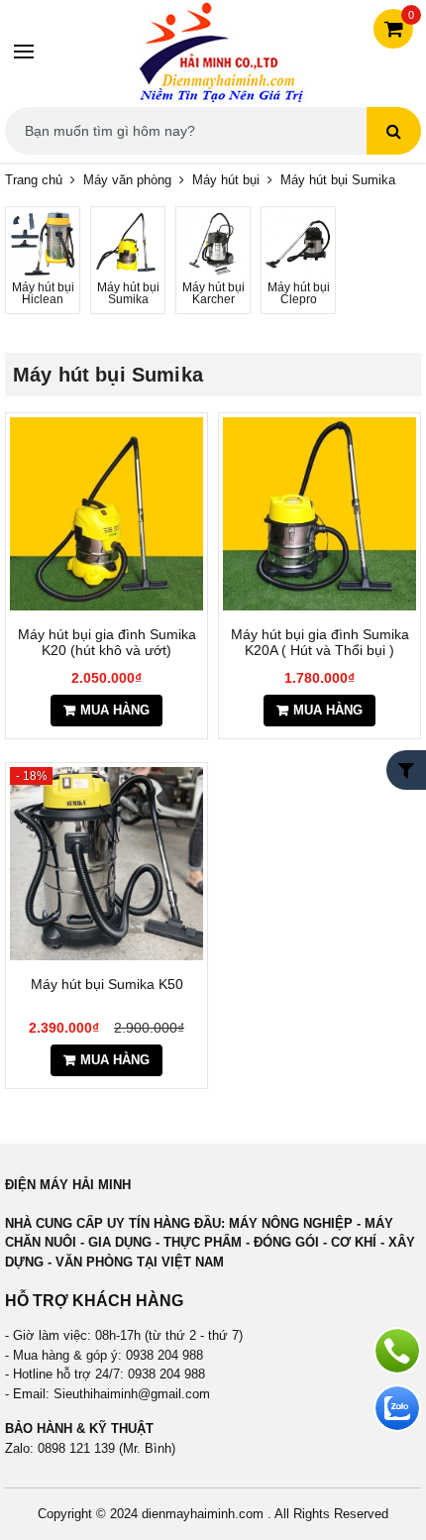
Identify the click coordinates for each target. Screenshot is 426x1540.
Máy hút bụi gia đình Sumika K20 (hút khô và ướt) (107, 642)
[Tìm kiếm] (394, 131)
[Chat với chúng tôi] (397, 1408)
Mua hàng (115, 710)
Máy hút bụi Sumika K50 (107, 984)
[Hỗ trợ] (397, 1351)
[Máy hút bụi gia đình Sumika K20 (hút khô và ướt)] (106, 513)
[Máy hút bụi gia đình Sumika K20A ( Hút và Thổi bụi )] (319, 513)
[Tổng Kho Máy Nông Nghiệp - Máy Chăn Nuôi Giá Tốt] (221, 51)
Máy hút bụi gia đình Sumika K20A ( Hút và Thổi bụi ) (320, 642)
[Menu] (25, 51)
